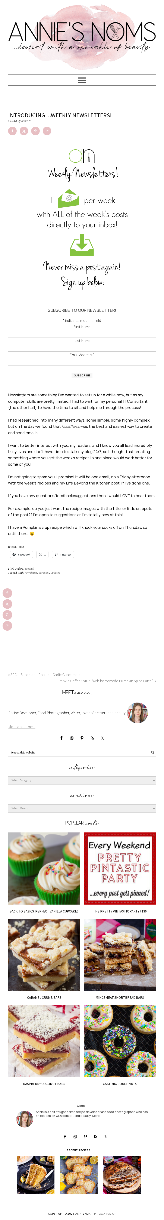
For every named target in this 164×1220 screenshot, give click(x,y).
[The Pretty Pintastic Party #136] (120, 868)
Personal (28, 568)
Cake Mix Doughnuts (120, 1084)
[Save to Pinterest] (35, 131)
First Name (82, 326)
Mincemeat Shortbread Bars (120, 997)
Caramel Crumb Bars (44, 997)
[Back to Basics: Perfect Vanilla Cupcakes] (44, 868)
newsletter (31, 572)
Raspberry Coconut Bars (44, 1084)
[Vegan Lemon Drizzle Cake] (79, 1175)
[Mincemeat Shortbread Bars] (120, 955)
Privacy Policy (105, 1214)
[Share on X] (24, 131)
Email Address (82, 354)
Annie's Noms (82, 35)
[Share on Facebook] (12, 131)
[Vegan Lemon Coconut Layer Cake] (35, 1175)
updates (55, 572)
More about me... (21, 726)
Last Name (82, 340)
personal (44, 572)
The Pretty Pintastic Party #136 (120, 911)
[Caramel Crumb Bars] (44, 955)
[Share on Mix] (47, 131)
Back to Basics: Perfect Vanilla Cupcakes (44, 911)
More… (97, 1116)
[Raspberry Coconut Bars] (44, 1041)
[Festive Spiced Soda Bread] (122, 1175)
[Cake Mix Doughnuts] (120, 1041)
